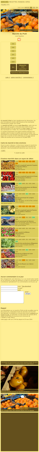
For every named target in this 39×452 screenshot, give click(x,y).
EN (37, 7)
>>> (22, 7)
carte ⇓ (7, 77)
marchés (4, 2)
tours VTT (5, 5)
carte (28, 128)
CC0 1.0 (25, 405)
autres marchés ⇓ (16, 77)
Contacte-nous (19, 363)
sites (27, 2)
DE (34, 7)
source (14, 385)
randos (21, 2)
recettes (13, 2)
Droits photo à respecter (7, 15)
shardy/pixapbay (11, 405)
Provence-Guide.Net (24, 11)
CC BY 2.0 (26, 385)
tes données (26, 286)
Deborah (9, 385)
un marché (9, 28)
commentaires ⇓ (28, 77)
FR (31, 7)
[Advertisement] (19, 100)
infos (27, 7)
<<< (19, 7)
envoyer (28, 293)
